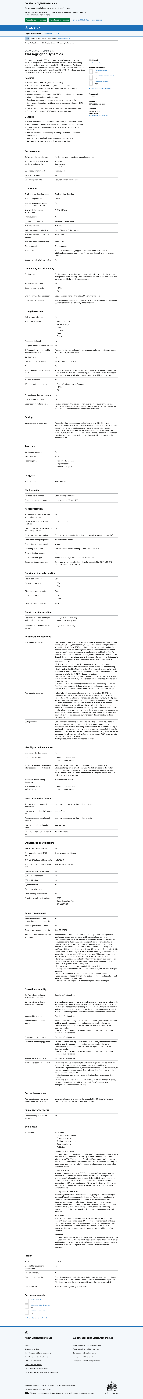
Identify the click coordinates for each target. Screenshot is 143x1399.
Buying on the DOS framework (83, 1357)
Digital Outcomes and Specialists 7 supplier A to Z (41, 1372)
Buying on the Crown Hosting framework (86, 1361)
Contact (27, 1345)
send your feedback (64, 38)
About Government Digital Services (37, 1357)
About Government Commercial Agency (38, 1353)
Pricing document (101, 70)
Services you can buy (32, 1349)
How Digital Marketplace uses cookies (87, 20)
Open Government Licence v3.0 (62, 1393)
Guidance (48, 33)
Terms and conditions (102, 81)
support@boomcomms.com (98, 115)
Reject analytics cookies (59, 20)
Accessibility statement (67, 1385)
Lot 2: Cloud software (48, 43)
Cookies (43, 1385)
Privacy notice (52, 1385)
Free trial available (95, 63)
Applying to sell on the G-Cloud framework (87, 1345)
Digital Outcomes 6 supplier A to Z (36, 1368)
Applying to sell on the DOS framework (86, 1349)
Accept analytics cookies (36, 20)
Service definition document (104, 76)
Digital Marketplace (33, 33)
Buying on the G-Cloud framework (84, 1353)
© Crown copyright (111, 1393)
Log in (57, 33)
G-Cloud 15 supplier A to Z (33, 1365)
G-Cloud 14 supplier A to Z (33, 1361)
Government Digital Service (42, 1389)
